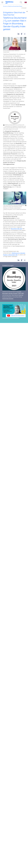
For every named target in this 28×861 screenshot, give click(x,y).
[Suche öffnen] (21, 2)
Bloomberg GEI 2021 (16, 228)
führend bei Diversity (7, 298)
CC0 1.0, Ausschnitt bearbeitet (19, 209)
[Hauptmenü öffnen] (2, 2)
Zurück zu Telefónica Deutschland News (12, 6)
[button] (18, 34)
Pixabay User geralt (7, 209)
